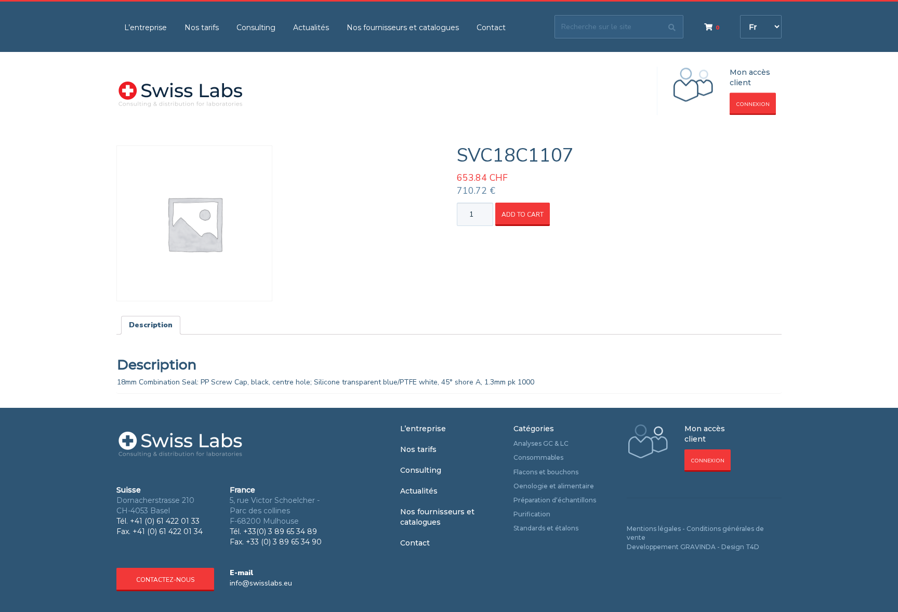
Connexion (753, 104)
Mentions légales (654, 529)
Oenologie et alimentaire (553, 486)
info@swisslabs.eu (261, 583)
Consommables (538, 457)
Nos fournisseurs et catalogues (403, 27)
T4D (752, 547)
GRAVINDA (698, 547)
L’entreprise (145, 27)
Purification (531, 514)
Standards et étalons (545, 528)
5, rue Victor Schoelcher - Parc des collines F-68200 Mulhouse (275, 511)
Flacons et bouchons (545, 472)
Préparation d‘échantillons (554, 500)
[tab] (150, 325)
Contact (491, 27)
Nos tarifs (201, 27)
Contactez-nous (165, 580)
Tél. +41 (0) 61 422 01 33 (158, 521)
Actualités (311, 27)
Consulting (255, 27)
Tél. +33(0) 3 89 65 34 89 (273, 531)
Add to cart (522, 214)
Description (151, 325)
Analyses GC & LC (541, 443)
